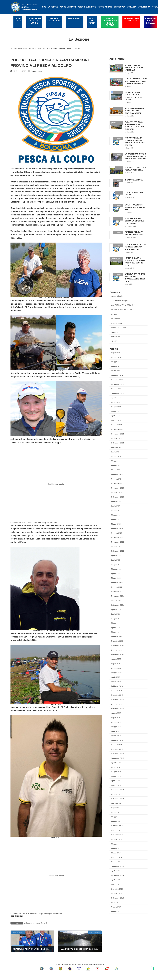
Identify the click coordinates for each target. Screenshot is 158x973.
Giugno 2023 (116, 510)
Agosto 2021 (116, 609)
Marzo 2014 (116, 884)
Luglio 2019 (115, 718)
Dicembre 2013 (117, 889)
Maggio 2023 (116, 515)
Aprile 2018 (115, 781)
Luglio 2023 (115, 506)
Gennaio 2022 (116, 587)
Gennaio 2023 (116, 533)
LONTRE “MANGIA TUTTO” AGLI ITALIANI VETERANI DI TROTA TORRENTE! (136, 81)
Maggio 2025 (116, 411)
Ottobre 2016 (116, 839)
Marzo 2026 (116, 371)
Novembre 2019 (117, 700)
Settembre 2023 (117, 497)
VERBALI (114, 341)
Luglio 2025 (115, 402)
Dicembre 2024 (117, 429)
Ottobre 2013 (116, 893)
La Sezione (28, 923)
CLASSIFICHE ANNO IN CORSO (34, 20)
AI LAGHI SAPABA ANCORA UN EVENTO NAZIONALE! (134, 67)
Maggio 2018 (116, 776)
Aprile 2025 (115, 416)
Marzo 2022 (116, 578)
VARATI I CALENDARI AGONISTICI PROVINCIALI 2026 (136, 207)
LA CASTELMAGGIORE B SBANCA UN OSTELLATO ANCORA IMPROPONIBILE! (136, 156)
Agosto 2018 (116, 763)
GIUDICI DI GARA (92, 20)
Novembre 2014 (117, 875)
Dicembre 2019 (117, 695)
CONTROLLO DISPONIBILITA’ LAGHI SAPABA (110, 21)
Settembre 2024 (117, 443)
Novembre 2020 (117, 645)
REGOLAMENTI (75, 18)
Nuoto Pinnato (116, 323)
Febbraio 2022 (117, 582)
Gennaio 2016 (116, 857)
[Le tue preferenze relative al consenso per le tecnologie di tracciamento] (153, 968)
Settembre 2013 (117, 898)
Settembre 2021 (117, 605)
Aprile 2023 (115, 519)
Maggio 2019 (116, 727)
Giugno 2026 (116, 357)
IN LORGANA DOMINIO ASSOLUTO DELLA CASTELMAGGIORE (134, 110)
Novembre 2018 (117, 754)
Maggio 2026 (116, 362)
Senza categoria (117, 332)
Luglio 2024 (115, 452)
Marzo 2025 (116, 420)
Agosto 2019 (116, 713)
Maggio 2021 (116, 623)
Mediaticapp (99, 964)
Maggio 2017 (116, 817)
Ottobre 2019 (116, 704)
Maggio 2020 (116, 673)
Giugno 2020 (116, 668)
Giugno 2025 (116, 407)
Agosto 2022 (116, 555)
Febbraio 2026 (117, 375)
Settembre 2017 (117, 799)
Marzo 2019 (116, 736)
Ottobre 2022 (116, 546)
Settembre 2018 (117, 758)
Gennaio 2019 (116, 745)
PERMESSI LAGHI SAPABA (150, 20)
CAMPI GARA (18, 19)
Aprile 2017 (115, 821)
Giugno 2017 (116, 812)
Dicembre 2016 (117, 835)
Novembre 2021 (117, 596)
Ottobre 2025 (116, 389)
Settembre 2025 (117, 393)
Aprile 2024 (115, 465)
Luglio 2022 (115, 560)
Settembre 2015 (117, 866)
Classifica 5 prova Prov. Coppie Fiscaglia (29, 523)
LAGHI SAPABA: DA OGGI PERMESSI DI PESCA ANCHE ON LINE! (135, 246)
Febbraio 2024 (117, 474)
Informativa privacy (79, 964)
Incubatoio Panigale (120, 301)
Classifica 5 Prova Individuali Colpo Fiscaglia (31, 914)
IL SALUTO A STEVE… (134, 180)
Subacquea (115, 337)
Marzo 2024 (116, 470)
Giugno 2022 (116, 564)
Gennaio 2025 (116, 425)
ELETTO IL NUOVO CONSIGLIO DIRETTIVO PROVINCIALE (134, 220)
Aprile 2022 (115, 573)
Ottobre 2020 (116, 650)
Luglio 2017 (115, 808)
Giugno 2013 (116, 907)
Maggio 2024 (116, 461)
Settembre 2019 (117, 709)
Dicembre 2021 (117, 591)
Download (53, 523)
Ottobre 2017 (116, 794)
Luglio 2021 (115, 614)
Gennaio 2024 (116, 479)
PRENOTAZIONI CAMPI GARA (131, 19)
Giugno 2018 (116, 772)
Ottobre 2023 (116, 492)
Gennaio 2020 (116, 691)
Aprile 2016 (115, 848)
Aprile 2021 (115, 628)
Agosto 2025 (116, 398)
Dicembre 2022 (117, 537)
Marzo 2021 (116, 632)
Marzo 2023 (116, 524)
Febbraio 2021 (117, 637)
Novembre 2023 (117, 488)
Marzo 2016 (116, 853)
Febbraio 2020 (117, 686)
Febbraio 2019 (117, 740)
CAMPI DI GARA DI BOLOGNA (123, 305)
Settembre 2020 (117, 654)
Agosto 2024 (116, 447)
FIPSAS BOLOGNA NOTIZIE (122, 310)
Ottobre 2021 (116, 600)
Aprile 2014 (115, 880)
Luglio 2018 (115, 767)
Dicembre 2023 (117, 483)
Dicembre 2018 (117, 749)
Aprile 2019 (115, 731)
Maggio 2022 (116, 569)
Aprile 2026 (115, 366)
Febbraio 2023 (117, 528)
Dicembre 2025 (117, 380)
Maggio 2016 (116, 844)
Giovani (114, 314)
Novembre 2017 (117, 790)
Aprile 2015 (115, 871)
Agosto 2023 (116, 501)
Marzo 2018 (116, 785)
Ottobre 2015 (116, 862)
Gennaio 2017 (116, 830)
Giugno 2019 (116, 722)
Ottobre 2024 (116, 438)
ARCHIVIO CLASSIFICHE (54, 19)
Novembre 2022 (117, 542)
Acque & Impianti (117, 296)
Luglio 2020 (115, 664)
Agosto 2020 (116, 659)
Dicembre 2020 (117, 641)
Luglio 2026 (115, 353)
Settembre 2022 (117, 551)
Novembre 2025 (117, 384)
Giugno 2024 (116, 456)
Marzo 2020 (116, 682)
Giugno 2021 (116, 619)
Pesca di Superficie (41, 923)
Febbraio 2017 (117, 826)
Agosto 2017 (116, 803)
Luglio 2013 (115, 902)
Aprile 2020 (115, 677)
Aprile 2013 (115, 911)
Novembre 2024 (117, 434)
